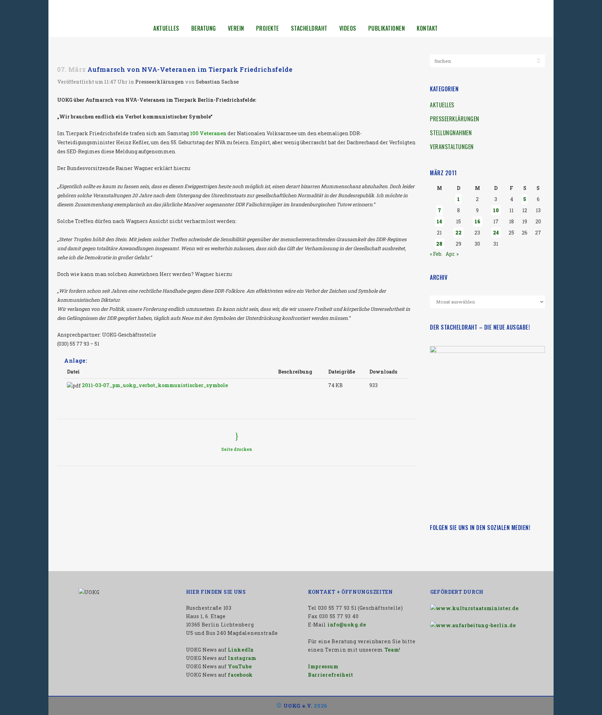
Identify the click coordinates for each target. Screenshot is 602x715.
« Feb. (436, 254)
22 (458, 232)
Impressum (323, 666)
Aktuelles (442, 105)
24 (496, 232)
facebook (240, 674)
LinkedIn (241, 649)
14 (439, 221)
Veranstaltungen (452, 147)
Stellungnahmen (451, 133)
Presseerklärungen (159, 81)
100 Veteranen (208, 133)
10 (496, 210)
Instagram (242, 658)
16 (477, 221)
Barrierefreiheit (330, 674)
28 (439, 243)
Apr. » (452, 254)
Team (392, 649)
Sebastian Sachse (217, 81)
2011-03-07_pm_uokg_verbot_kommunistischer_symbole (155, 385)
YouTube (240, 666)
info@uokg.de (346, 624)
